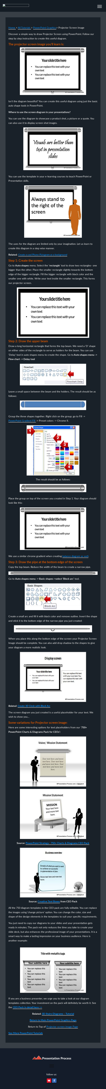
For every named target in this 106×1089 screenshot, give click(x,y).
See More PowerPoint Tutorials (25, 1033)
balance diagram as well (75, 556)
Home (12, 28)
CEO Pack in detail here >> (27, 1007)
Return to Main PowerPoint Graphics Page (53, 1020)
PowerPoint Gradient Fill (22, 421)
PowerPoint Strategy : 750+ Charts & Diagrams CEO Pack (57, 843)
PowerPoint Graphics (44, 28)
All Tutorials (24, 28)
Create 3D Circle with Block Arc (34, 706)
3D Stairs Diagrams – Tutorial (58, 1014)
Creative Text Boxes (49, 901)
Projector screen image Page (62, 1027)
